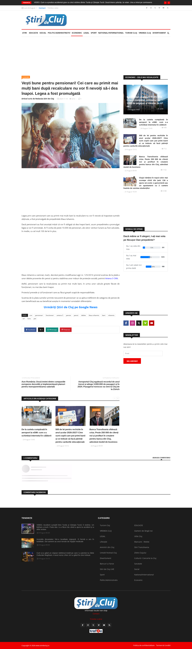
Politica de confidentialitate (144, 645)
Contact (42, 8)
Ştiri (24, 33)
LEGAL (86, 33)
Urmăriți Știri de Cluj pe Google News (70, 307)
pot (35, 318)
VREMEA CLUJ (145, 33)
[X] (155, 8)
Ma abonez (132, 361)
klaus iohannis (94, 315)
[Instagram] (151, 8)
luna (29, 318)
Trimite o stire (53, 8)
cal (23, 318)
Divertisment (159, 33)
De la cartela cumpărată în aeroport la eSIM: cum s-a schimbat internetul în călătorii (36, 432)
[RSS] (167, 8)
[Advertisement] (122, 20)
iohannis (111, 315)
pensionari (39, 315)
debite (83, 315)
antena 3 (60, 315)
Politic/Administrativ (59, 33)
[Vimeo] (159, 8)
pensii (76, 315)
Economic (77, 33)
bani (103, 315)
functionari (50, 315)
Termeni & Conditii (163, 645)
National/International (111, 33)
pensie (68, 315)
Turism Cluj (131, 33)
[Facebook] (147, 8)
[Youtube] (164, 8)
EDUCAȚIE (34, 33)
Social (43, 33)
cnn (31, 315)
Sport (94, 33)
